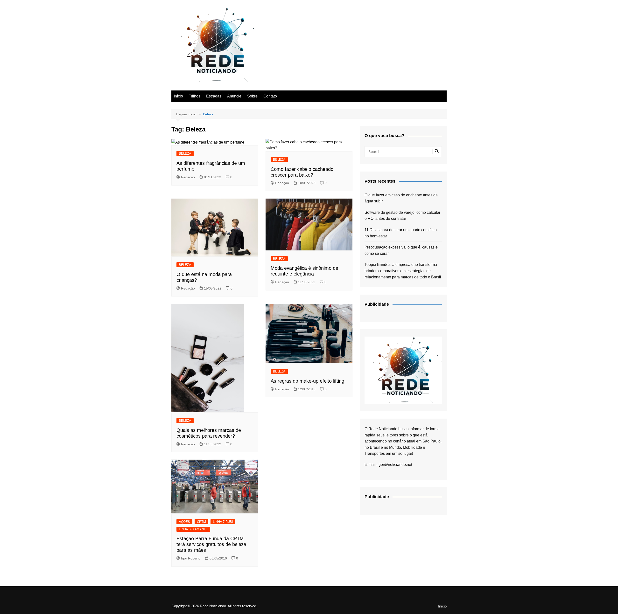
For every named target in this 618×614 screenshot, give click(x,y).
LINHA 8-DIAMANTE (193, 529)
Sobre (252, 96)
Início (178, 96)
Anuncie (234, 96)
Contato (270, 96)
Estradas (213, 96)
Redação (188, 177)
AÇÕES (184, 522)
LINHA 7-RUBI (223, 522)
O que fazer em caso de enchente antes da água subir (401, 198)
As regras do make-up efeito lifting (307, 381)
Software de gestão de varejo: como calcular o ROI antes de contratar (402, 215)
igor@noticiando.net (395, 464)
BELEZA (185, 153)
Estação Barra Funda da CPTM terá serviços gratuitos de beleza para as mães (211, 544)
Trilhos (194, 96)
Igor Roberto (190, 558)
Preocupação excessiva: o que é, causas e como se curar (401, 250)
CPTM (201, 522)
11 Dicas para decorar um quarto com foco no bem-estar (401, 233)
